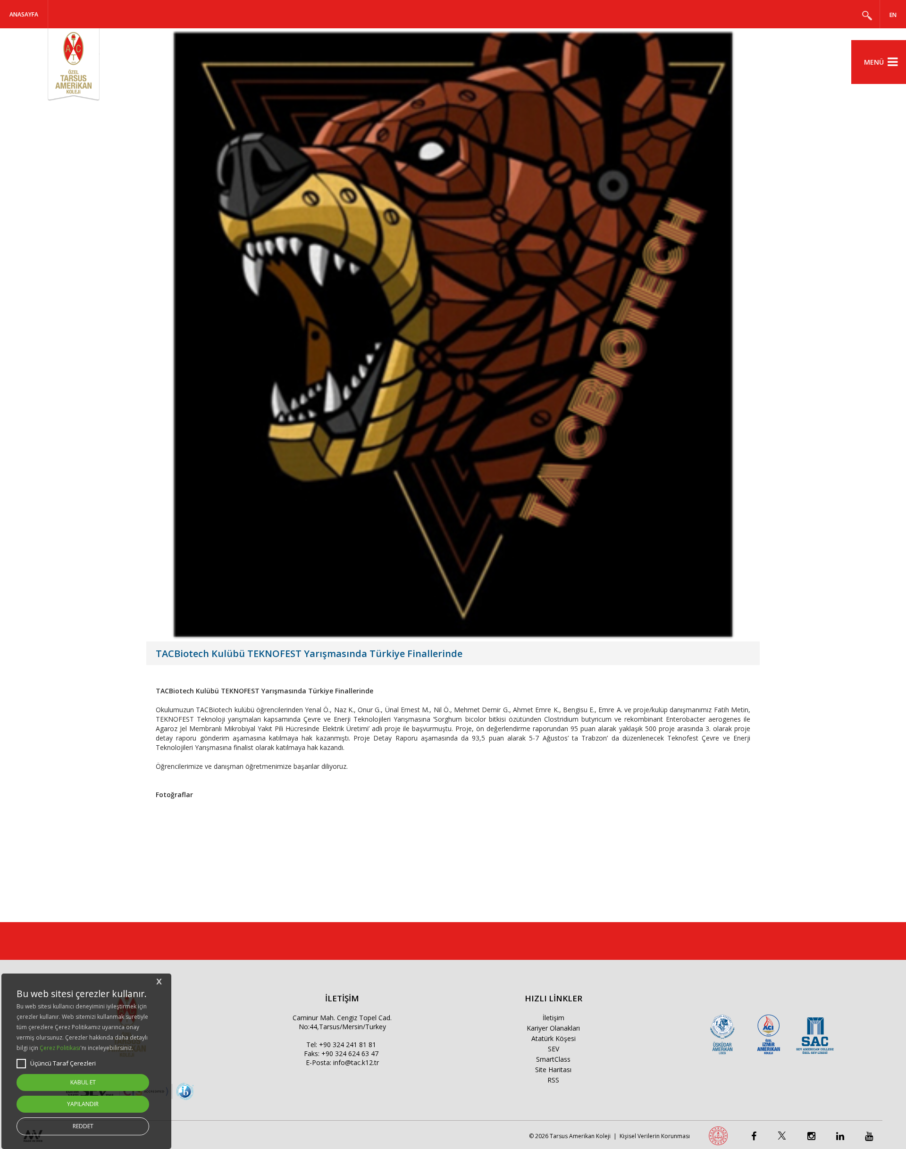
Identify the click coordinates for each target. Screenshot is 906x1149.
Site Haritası (553, 1069)
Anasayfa (23, 14)
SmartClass (553, 1059)
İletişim (553, 1017)
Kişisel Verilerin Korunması (655, 1136)
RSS (553, 1079)
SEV (553, 1048)
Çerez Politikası (60, 1048)
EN (893, 15)
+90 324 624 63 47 (349, 1053)
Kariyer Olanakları (553, 1028)
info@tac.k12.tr (356, 1062)
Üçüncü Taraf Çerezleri (63, 1063)
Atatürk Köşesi (553, 1038)
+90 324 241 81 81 (347, 1044)
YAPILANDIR (83, 1104)
